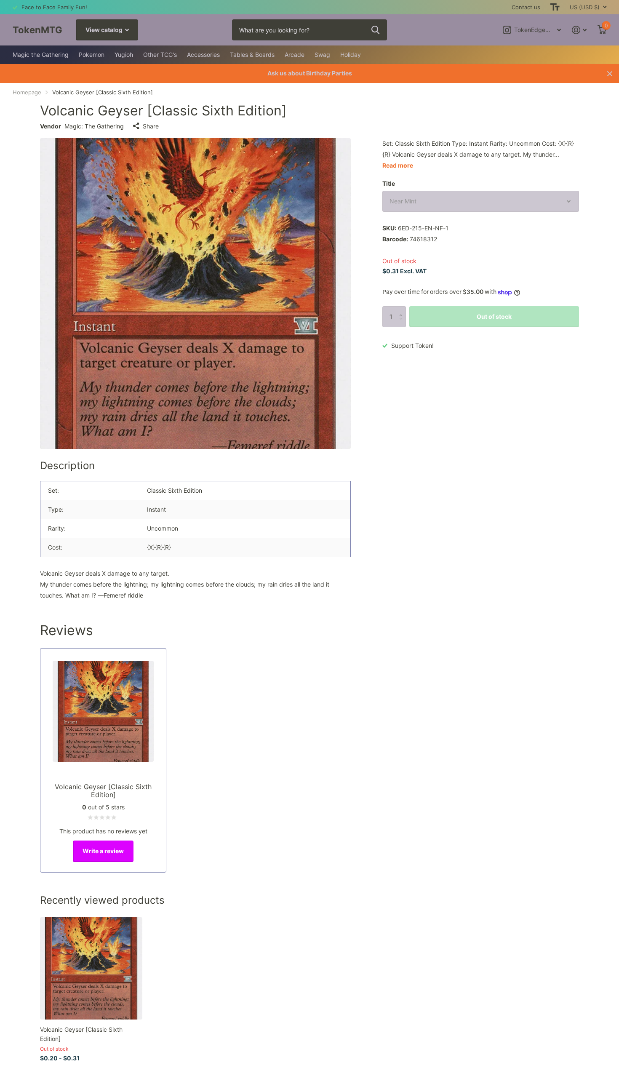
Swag (322, 54)
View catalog (104, 29)
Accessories (203, 54)
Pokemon (91, 54)
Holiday (350, 54)
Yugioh (124, 54)
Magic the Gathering (41, 54)
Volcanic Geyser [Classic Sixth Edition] (81, 1034)
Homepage (27, 92)
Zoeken (375, 29)
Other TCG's (160, 54)
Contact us (526, 7)
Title (388, 183)
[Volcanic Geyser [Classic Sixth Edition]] (91, 968)
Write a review (103, 850)
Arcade (294, 54)
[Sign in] (579, 30)
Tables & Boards (252, 54)
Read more (397, 165)
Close (609, 73)
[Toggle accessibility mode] (555, 7)
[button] (402, 309)
